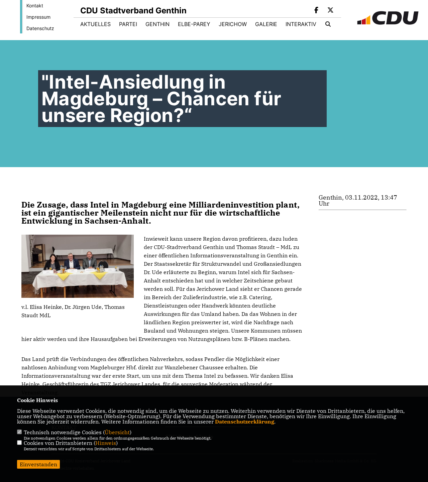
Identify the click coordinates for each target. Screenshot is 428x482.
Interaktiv (301, 24)
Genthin (157, 24)
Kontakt (34, 5)
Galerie (266, 24)
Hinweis (105, 443)
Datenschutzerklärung (244, 421)
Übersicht (117, 432)
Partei (128, 24)
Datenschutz (40, 28)
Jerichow (233, 24)
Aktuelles (95, 24)
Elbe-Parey (194, 24)
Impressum (38, 17)
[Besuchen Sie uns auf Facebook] (317, 11)
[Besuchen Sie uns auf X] (330, 11)
